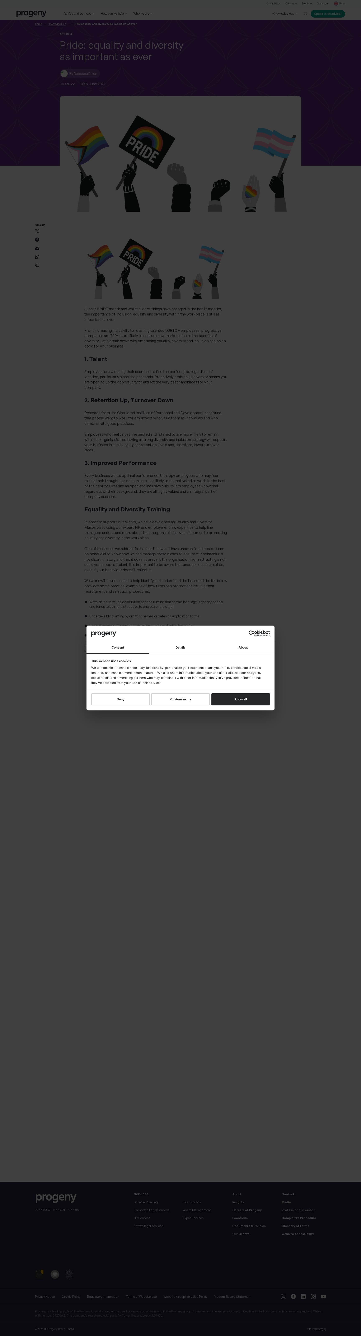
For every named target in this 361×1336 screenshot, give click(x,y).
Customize (178, 699)
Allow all (240, 699)
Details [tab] (180, 647)
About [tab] (243, 647)
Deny (120, 699)
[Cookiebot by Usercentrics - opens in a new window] (251, 633)
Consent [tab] (118, 647)
